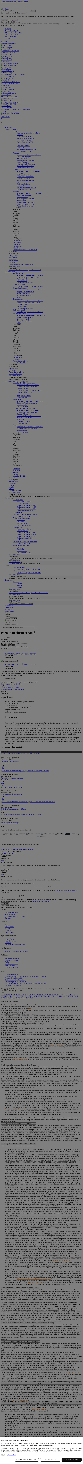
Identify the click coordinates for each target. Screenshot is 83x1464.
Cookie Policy (12, 1455)
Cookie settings (50, 1460)
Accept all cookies (71, 1460)
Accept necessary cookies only (27, 1460)
